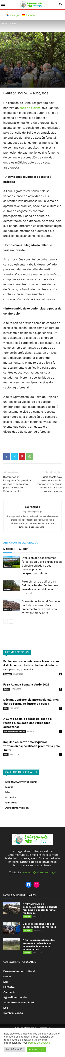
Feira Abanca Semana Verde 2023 (26, 684)
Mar (6, 708)
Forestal (14, 23)
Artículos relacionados (20, 542)
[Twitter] (14, 456)
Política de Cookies (39, 1042)
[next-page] (11, 621)
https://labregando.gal (32, 511)
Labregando (32, 506)
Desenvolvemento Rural (14, 731)
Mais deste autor (15, 549)
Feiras (6, 689)
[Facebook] (6, 456)
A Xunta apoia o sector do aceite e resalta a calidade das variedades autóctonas (27, 723)
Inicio (4, 23)
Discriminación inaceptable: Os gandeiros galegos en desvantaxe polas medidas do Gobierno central (17, 484)
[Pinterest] (22, 456)
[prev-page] (5, 621)
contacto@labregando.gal (39, 872)
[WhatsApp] (29, 456)
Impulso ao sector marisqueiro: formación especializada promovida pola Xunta (31, 746)
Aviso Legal (45, 1027)
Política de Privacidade (25, 1027)
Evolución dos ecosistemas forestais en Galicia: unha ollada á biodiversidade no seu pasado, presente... (31, 665)
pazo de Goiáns (30, 108)
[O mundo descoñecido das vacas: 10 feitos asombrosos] (11, 928)
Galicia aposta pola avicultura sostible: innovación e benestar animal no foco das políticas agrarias (50, 484)
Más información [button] (14, 1049)
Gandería (28, 930)
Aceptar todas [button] (36, 1049)
